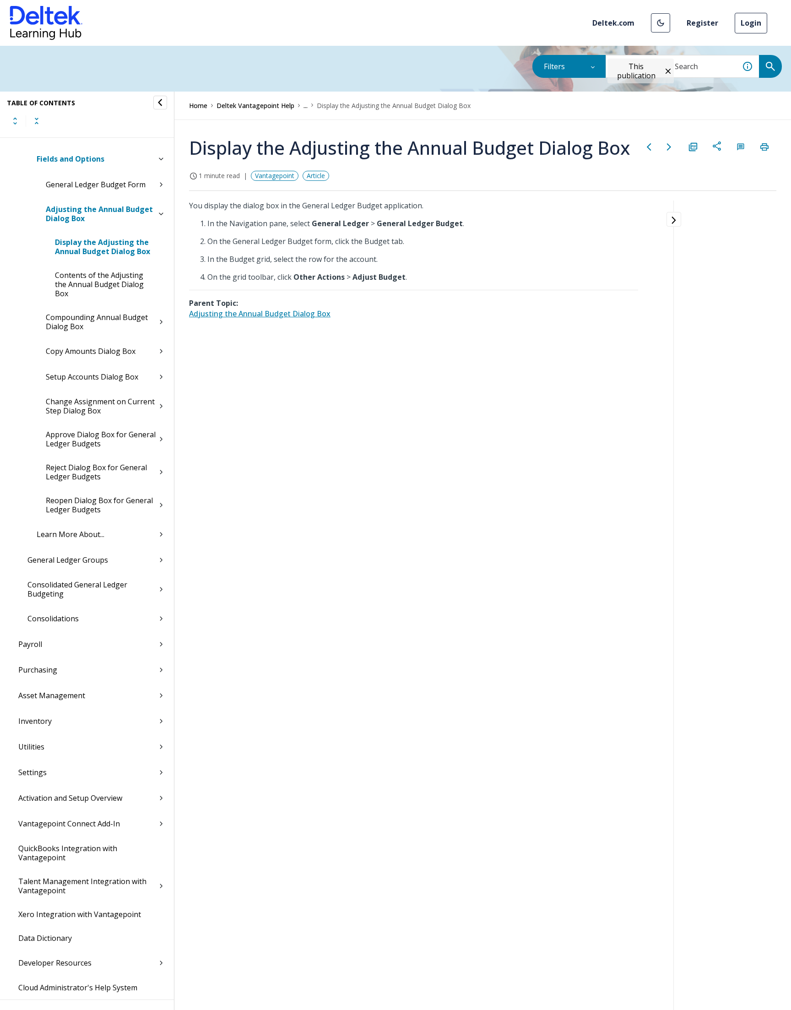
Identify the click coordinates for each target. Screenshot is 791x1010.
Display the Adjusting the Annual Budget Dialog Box (102, 247)
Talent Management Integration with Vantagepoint (82, 886)
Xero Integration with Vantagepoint (79, 914)
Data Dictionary (45, 938)
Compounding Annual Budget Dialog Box (97, 322)
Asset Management (51, 695)
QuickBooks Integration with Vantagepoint (67, 853)
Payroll (30, 644)
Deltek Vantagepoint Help (255, 105)
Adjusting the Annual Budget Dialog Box (99, 214)
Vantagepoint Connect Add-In (69, 823)
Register (702, 23)
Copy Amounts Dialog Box (90, 351)
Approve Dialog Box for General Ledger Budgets (101, 439)
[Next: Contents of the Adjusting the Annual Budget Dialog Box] (669, 147)
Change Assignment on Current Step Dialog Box (100, 406)
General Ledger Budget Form (96, 184)
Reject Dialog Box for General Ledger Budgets (96, 472)
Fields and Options (70, 158)
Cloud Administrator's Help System (77, 987)
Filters (554, 66)
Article (316, 175)
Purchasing (37, 669)
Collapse (36, 121)
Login (751, 23)
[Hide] (160, 102)
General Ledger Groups (67, 560)
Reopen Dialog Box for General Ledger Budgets (99, 505)
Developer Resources (55, 962)
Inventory (35, 721)
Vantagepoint (274, 175)
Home (198, 105)
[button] (660, 23)
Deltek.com (613, 23)
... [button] (305, 105)
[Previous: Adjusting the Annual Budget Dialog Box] (649, 147)
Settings (32, 772)
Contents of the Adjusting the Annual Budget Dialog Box (99, 284)
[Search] (770, 66)
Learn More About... (70, 534)
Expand (15, 121)
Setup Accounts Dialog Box (92, 376)
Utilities (31, 746)
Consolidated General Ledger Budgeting (77, 589)
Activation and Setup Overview (70, 798)
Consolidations (53, 618)
